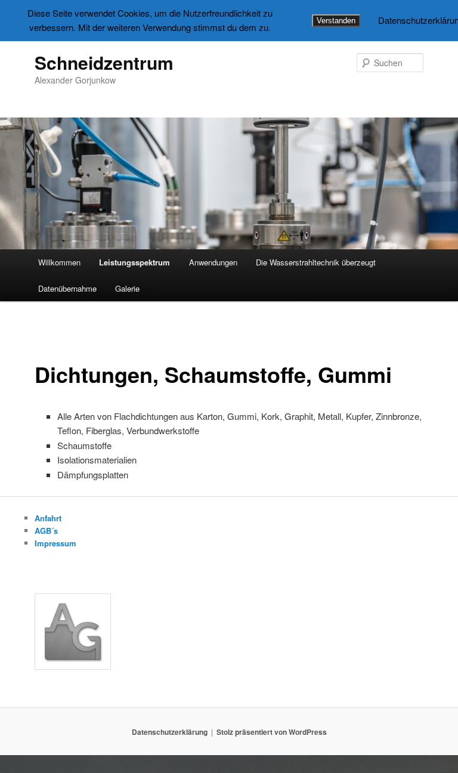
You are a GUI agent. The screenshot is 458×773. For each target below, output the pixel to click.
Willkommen (59, 262)
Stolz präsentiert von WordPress (271, 731)
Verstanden (336, 20)
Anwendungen (213, 262)
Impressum (55, 543)
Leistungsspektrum (134, 262)
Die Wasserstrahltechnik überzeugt (316, 262)
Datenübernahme (67, 288)
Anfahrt (48, 518)
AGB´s (46, 530)
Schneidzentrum (104, 62)
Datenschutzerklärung (170, 731)
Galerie (127, 288)
